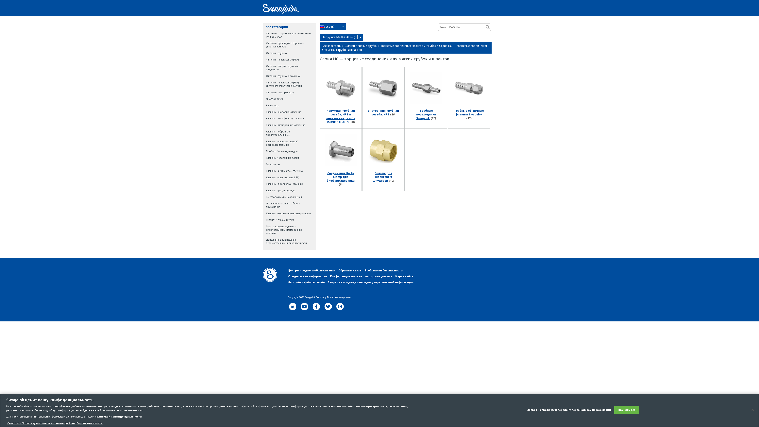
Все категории (331, 46)
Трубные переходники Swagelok (426, 114)
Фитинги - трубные (276, 53)
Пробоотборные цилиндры (282, 151)
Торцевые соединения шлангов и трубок (408, 46)
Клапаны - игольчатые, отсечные (284, 171)
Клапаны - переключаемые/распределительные (281, 143)
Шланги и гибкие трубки (280, 220)
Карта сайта (404, 276)
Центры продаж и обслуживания (311, 270)
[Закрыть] (752, 409)
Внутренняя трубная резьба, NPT (383, 112)
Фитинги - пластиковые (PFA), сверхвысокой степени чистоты (284, 84)
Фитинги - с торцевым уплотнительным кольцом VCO (288, 35)
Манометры (273, 164)
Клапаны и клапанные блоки (282, 158)
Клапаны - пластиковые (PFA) (282, 177)
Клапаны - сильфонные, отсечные (285, 118)
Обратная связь (350, 270)
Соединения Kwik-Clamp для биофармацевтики (341, 176)
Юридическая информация (307, 276)
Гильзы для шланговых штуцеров (382, 176)
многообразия (274, 99)
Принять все (626, 410)
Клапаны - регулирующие (280, 190)
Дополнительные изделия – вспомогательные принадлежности (286, 241)
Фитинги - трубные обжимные (283, 76)
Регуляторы (272, 105)
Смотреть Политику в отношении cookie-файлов (41, 423)
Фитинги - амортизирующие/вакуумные (282, 67)
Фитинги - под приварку (280, 92)
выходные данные (378, 276)
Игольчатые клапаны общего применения (283, 205)
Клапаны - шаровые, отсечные (283, 112)
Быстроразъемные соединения (284, 197)
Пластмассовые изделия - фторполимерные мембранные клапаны (284, 230)
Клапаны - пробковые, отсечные (284, 184)
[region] (379, 410)
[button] (333, 26)
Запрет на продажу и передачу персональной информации (370, 282)
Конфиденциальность (346, 276)
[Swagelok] (270, 280)
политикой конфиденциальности (118, 416)
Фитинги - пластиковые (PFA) (282, 59)
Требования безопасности (383, 270)
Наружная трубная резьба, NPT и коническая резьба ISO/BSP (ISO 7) (340, 116)
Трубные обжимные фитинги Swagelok (469, 112)
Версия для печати (89, 423)
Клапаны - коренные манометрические (288, 213)
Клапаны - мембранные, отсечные (285, 125)
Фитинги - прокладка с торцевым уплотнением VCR (285, 45)
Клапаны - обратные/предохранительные (278, 133)
